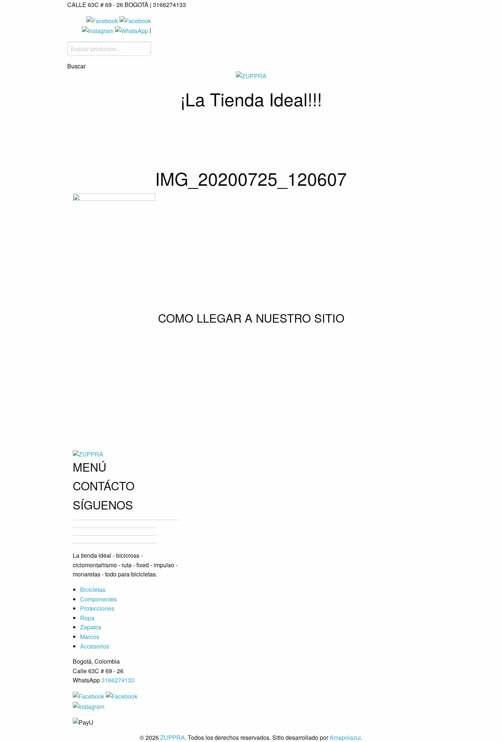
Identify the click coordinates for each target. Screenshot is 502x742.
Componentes (203, 127)
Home (108, 127)
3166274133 (118, 680)
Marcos (389, 127)
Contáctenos (279, 153)
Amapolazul (345, 737)
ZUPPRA (172, 737)
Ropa (314, 127)
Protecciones (268, 127)
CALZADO (349, 127)
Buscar (76, 66)
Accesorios (220, 153)
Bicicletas (147, 127)
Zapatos (90, 627)
